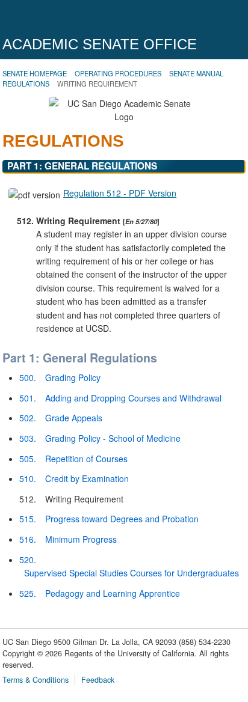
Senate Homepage (34, 73)
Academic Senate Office (99, 44)
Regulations (25, 83)
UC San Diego (71, 19)
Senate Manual (196, 73)
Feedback (97, 679)
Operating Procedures (118, 73)
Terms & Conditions (35, 679)
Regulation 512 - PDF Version (119, 193)
